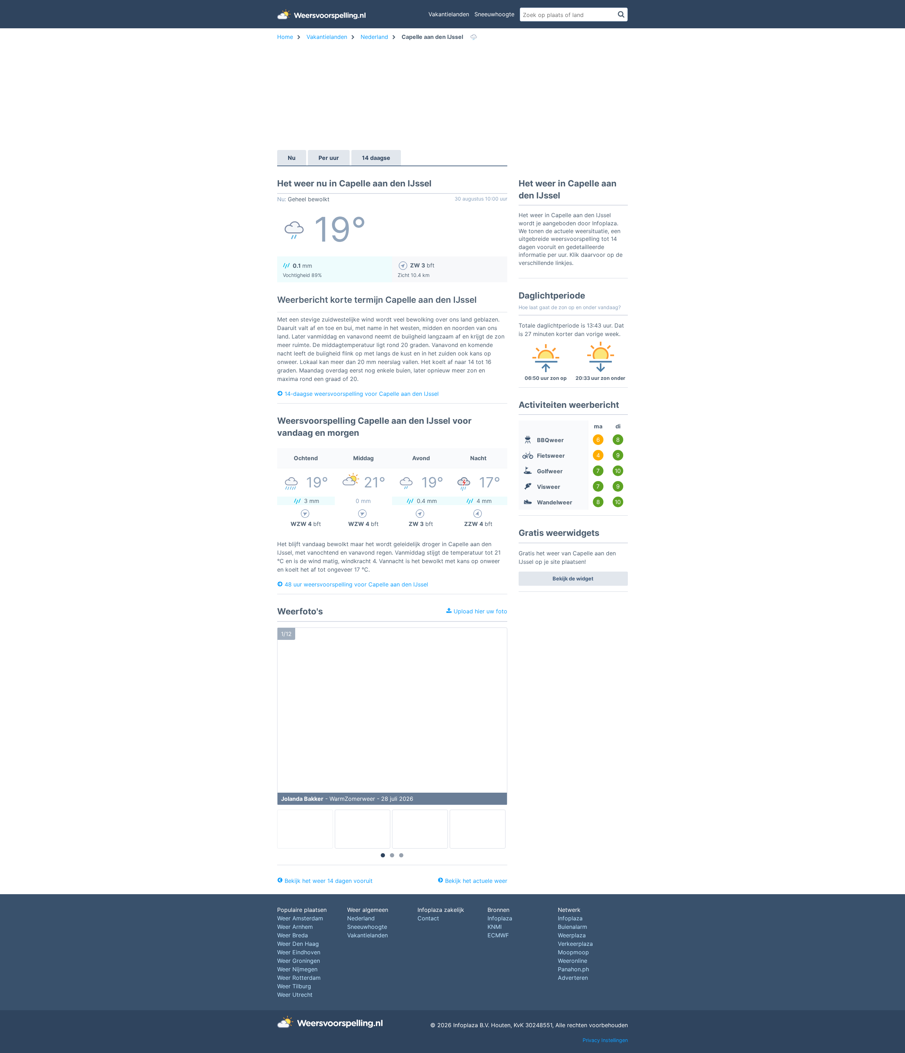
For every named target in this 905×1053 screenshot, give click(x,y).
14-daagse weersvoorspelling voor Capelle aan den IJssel (362, 393)
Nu (292, 157)
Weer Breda (292, 935)
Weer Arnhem (295, 926)
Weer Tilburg (294, 986)
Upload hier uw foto (479, 611)
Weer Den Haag (298, 943)
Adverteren (573, 977)
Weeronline (572, 960)
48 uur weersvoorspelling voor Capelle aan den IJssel (356, 584)
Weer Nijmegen (297, 969)
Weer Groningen (298, 960)
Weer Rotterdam (299, 977)
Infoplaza (499, 918)
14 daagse (376, 157)
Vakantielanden (448, 14)
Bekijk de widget (573, 578)
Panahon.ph (573, 969)
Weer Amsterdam (300, 918)
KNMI (494, 926)
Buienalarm (572, 926)
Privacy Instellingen (605, 1040)
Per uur (329, 157)
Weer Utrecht (295, 994)
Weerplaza (572, 935)
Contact (428, 918)
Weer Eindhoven (298, 952)
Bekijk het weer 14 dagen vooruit (329, 880)
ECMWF (498, 935)
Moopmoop (573, 952)
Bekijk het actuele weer (476, 880)
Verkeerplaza (575, 943)
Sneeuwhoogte (494, 14)
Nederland (361, 918)
